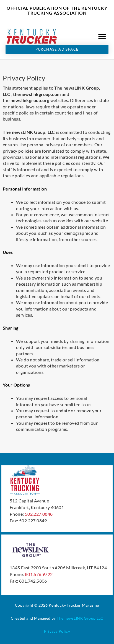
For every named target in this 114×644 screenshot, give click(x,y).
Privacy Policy (57, 631)
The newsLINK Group (76, 618)
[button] (102, 36)
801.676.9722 (39, 574)
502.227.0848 (39, 514)
